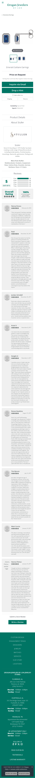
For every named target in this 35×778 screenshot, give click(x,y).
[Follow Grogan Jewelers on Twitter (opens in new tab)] (18, 744)
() (30, 178)
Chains (24, 167)
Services (17, 656)
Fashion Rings (13, 165)
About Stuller (17, 122)
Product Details (17, 117)
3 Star (15, 182)
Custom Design (17, 637)
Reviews (17, 173)
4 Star (15, 180)
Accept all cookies (24, 773)
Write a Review (17, 622)
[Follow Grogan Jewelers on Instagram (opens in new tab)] (22, 744)
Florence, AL (17, 679)
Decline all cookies (11, 773)
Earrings (27, 165)
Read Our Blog (17, 750)
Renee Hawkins (17, 411)
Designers (17, 645)
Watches (17, 652)
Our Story (17, 660)
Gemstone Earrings (8, 15)
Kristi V (14, 326)
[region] (17, 37)
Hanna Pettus (16, 562)
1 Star (15, 186)
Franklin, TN (17, 717)
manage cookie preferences (18, 769)
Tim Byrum (15, 471)
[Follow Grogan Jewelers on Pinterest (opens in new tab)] (16, 744)
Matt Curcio (15, 526)
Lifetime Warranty (17, 759)
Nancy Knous (16, 206)
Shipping (9, 99)
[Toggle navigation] (2, 2)
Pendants (19, 163)
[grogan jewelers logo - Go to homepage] (17, 6)
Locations (17, 664)
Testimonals (17, 755)
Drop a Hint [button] (17, 90)
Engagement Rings (17, 641)
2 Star (15, 184)
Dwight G (14, 356)
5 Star (15, 178)
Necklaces (11, 167)
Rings (17, 167)
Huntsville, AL (17, 698)
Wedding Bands (10, 163)
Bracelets (21, 165)
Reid (13, 232)
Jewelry (17, 649)
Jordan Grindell (17, 295)
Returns (25, 99)
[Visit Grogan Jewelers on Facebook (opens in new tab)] (13, 744)
